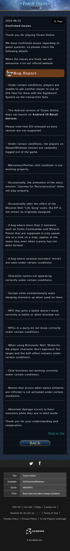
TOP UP (16, 507)
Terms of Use (51, 513)
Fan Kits (28, 507)
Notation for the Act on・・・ (25, 513)
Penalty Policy (11, 519)
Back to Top (56, 433)
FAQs (38, 507)
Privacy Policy (29, 519)
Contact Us (50, 507)
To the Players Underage (53, 519)
